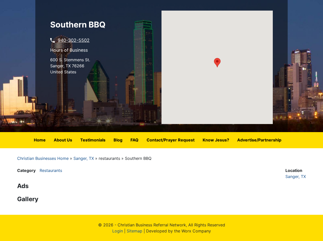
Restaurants (51, 170)
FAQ (134, 139)
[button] (217, 62)
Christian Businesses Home (43, 158)
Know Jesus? (216, 139)
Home (40, 139)
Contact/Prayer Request (171, 139)
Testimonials (92, 139)
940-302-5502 (74, 40)
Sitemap (134, 230)
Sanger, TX (83, 158)
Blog (118, 139)
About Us (63, 139)
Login (117, 230)
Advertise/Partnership (259, 139)
